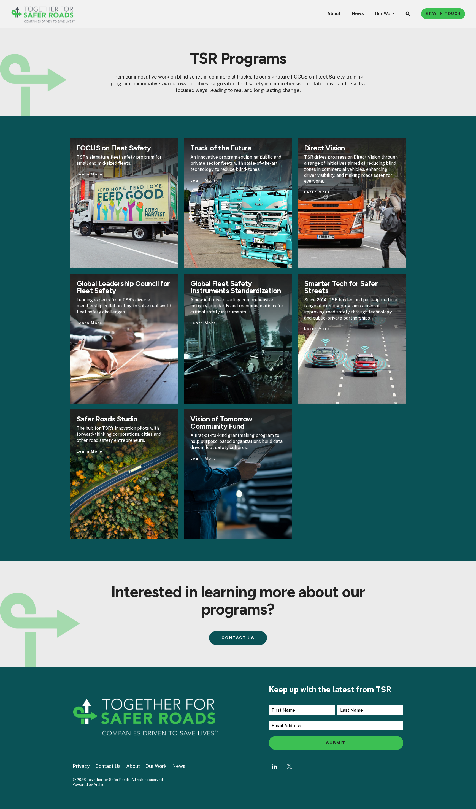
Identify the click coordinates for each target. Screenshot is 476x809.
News (358, 13)
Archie (99, 785)
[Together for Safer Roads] (43, 13)
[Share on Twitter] (289, 766)
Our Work (385, 13)
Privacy (81, 766)
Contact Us (108, 766)
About (334, 13)
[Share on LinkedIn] (274, 766)
